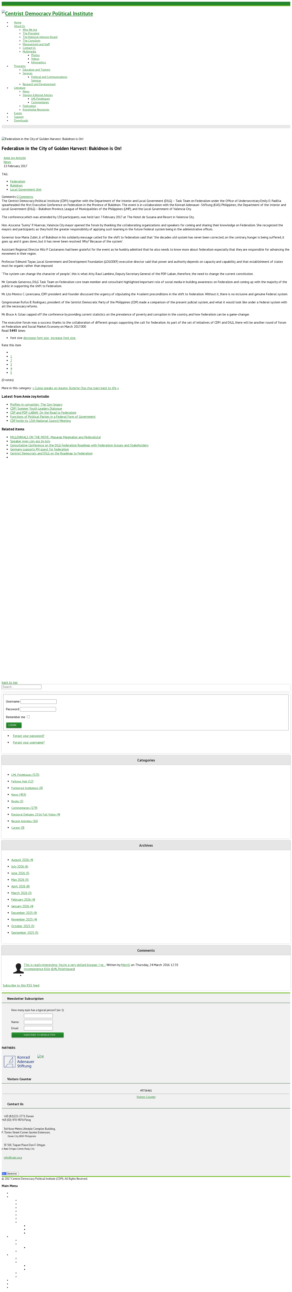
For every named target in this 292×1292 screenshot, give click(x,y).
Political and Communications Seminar (50, 1247)
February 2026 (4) (23, 899)
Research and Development (39, 84)
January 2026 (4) (22, 906)
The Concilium (31, 40)
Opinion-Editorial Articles (38, 95)
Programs (20, 66)
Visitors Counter (146, 1097)
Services (27, 73)
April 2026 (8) (20, 886)
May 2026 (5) (20, 880)
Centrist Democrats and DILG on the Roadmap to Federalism (51, 453)
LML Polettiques (40, 99)
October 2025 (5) (22, 926)
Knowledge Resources (36, 109)
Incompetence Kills (37, 969)
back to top (10, 682)
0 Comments (25, 197)
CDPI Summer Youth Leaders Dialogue (36, 408)
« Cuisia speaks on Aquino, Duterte (56, 388)
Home (17, 22)
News (26, 91)
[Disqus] (146, 516)
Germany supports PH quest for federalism (39, 449)
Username (13, 701)
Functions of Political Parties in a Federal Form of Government (53, 417)
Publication (29, 106)
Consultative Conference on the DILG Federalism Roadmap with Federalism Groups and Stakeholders (79, 445)
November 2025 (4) (24, 919)
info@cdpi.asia (13, 1157)
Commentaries (40, 102)
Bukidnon (16, 185)
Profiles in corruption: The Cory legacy (36, 404)
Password (12, 709)
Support (19, 117)
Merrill (125, 965)
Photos (35, 55)
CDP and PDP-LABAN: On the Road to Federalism (43, 413)
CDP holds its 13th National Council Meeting (40, 421)
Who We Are (30, 30)
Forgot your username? (29, 742)
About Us (19, 26)
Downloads (21, 120)
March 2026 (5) (21, 893)
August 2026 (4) (22, 860)
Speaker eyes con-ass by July (30, 441)
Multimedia (29, 51)
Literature (19, 88)
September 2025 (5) (24, 933)
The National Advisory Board (40, 37)
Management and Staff (36, 44)
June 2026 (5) (20, 873)
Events (18, 113)
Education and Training (36, 70)
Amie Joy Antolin (15, 158)
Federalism (17, 181)
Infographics (38, 62)
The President (31, 33)
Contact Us (29, 48)
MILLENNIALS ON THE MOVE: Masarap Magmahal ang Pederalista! (55, 437)
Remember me (15, 717)
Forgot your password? (28, 736)
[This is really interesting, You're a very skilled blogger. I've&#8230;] (17, 968)
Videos (35, 59)
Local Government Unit (25, 189)
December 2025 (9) (24, 913)
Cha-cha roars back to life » (100, 388)
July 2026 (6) (19, 866)
